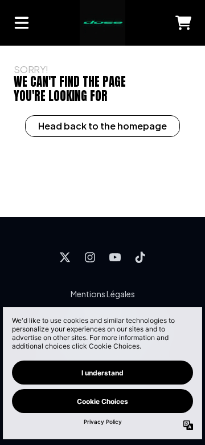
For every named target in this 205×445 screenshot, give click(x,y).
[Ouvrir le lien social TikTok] (140, 257)
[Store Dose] (102, 23)
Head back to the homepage (102, 126)
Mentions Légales (103, 294)
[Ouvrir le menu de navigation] (21, 22)
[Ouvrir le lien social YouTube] (115, 257)
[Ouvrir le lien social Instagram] (89, 257)
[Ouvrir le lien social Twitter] (64, 257)
